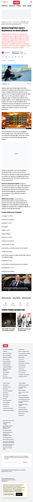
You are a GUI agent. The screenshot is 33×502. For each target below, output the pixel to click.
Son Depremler (22, 365)
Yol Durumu (21, 369)
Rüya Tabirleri (22, 390)
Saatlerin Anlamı (7, 387)
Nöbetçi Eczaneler (23, 355)
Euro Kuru (5, 376)
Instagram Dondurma (24, 374)
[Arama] (2, 2)
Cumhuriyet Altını (7, 400)
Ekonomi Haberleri (7, 353)
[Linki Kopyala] (22, 57)
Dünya (19, 6)
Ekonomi (12, 6)
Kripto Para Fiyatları (7, 378)
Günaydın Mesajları (7, 391)
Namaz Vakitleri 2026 (24, 351)
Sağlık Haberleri (6, 363)
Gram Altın (5, 393)
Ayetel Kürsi (5, 385)
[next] (30, 322)
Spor (24, 6)
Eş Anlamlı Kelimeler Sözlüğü (23, 402)
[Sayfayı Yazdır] (19, 57)
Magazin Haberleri (7, 357)
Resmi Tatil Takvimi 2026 (7, 448)
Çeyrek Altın (5, 394)
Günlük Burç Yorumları (24, 363)
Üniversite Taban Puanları (23, 387)
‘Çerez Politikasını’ (18, 490)
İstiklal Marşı (22, 357)
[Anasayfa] (5, 345)
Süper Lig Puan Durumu (8, 410)
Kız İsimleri (21, 415)
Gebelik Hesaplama (7, 432)
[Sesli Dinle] (8, 84)
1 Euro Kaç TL (6, 406)
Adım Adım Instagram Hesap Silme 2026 (8, 445)
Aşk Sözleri (5, 389)
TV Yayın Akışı (22, 372)
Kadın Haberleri (6, 365)
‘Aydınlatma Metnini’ (8, 491)
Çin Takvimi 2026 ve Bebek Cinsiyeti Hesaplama (8, 427)
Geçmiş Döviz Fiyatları (8, 439)
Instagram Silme (23, 376)
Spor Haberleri (6, 359)
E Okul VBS (21, 359)
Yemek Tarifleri (6, 383)
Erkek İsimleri (22, 413)
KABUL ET (19, 494)
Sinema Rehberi (22, 371)
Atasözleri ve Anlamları (8, 420)
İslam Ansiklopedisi (23, 395)
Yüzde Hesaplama (7, 437)
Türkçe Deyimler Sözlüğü (6, 423)
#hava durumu (6, 298)
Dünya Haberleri (7, 361)
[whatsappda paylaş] (12, 57)
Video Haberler (22, 383)
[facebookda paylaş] (3, 57)
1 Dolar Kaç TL (6, 404)
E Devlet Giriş (22, 361)
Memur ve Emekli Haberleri (7, 369)
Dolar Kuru (5, 374)
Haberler (4, 21)
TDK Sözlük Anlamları (24, 385)
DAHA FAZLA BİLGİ (8, 494)
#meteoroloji (26, 298)
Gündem (5, 6)
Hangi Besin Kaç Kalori (24, 399)
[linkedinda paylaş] (9, 57)
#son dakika (16, 298)
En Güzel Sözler (22, 407)
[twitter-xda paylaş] (6, 57)
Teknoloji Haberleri (7, 367)
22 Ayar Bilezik (6, 402)
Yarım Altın (5, 396)
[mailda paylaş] (15, 57)
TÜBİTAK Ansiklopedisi (24, 397)
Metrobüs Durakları (23, 409)
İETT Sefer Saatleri (7, 430)
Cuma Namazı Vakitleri (24, 353)
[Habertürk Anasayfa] (16, 2)
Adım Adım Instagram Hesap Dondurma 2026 (8, 442)
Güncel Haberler (7, 355)
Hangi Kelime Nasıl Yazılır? (23, 405)
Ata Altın (5, 398)
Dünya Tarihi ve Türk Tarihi (23, 392)
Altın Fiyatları (6, 372)
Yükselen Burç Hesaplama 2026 (7, 435)
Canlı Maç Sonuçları (8, 408)
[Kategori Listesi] (31, 2)
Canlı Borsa (21, 349)
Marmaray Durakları (23, 411)
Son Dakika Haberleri (8, 349)
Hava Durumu (16, 21)
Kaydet (25, 462)
